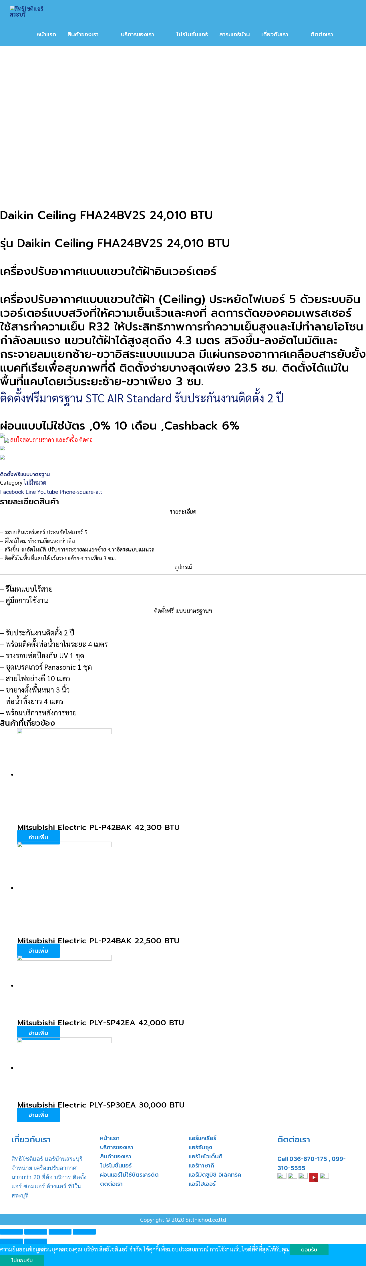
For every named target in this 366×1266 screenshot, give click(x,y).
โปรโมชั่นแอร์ (116, 1165)
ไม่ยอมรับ (22, 1261)
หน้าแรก (110, 1138)
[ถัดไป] (35, 1241)
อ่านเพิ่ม (38, 837)
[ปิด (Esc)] (11, 1232)
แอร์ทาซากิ (201, 1165)
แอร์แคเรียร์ (202, 1138)
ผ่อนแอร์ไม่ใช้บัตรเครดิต (129, 1174)
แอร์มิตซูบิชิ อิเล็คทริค (215, 1174)
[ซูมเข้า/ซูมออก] (84, 1232)
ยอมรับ (309, 1250)
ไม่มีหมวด (35, 482)
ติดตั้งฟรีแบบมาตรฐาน (25, 474)
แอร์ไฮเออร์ (202, 1183)
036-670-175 (308, 1158)
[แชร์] (35, 1232)
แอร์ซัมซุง (200, 1147)
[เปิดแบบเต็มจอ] (60, 1232)
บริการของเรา (116, 1147)
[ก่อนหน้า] (11, 1241)
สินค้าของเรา (115, 1156)
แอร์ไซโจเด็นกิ (205, 1156)
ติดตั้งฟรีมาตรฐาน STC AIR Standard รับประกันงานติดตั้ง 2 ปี (142, 397)
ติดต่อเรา (111, 1183)
